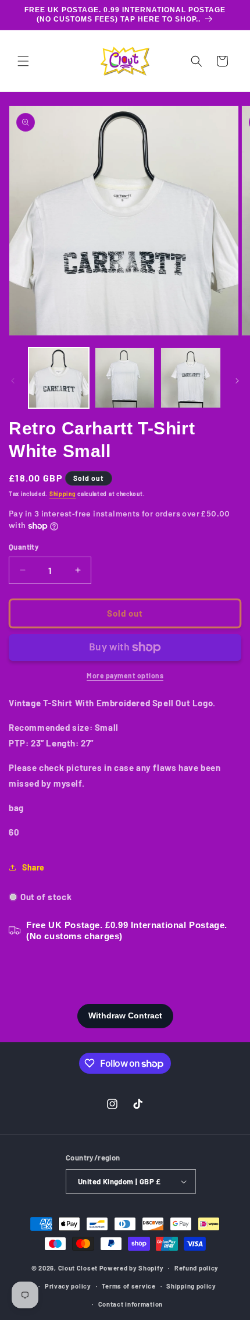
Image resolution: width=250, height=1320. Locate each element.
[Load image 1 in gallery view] (58, 378)
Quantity (24, 546)
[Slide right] (237, 381)
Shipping (62, 493)
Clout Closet (78, 1268)
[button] (23, 61)
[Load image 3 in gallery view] (190, 378)
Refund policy (196, 1268)
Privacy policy (68, 1286)
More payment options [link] (125, 675)
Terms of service (128, 1286)
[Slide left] (13, 381)
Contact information (130, 1304)
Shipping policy (191, 1286)
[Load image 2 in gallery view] (125, 378)
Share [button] (33, 867)
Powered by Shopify (131, 1268)
